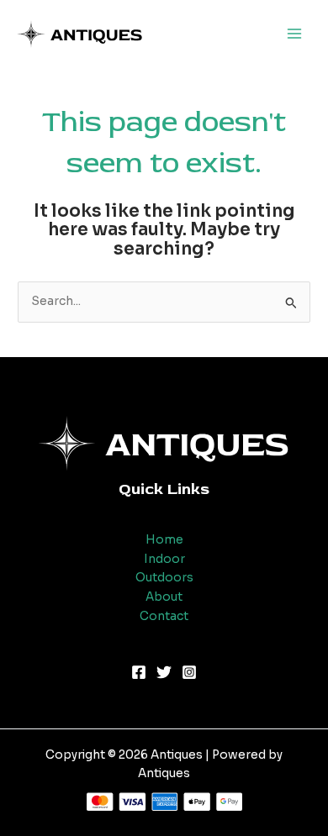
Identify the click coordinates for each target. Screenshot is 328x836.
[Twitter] (164, 672)
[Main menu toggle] (294, 34)
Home (164, 540)
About (164, 597)
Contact (164, 616)
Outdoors (164, 577)
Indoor (164, 559)
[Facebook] (138, 672)
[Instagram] (189, 672)
